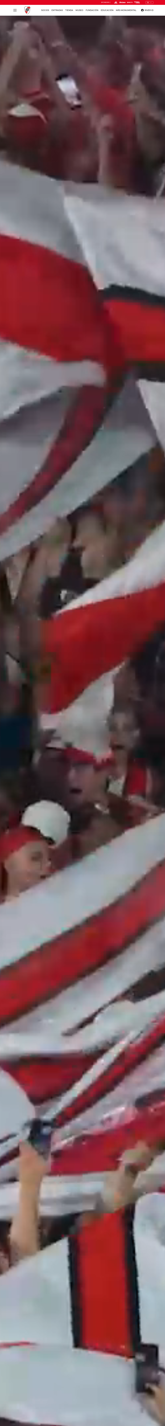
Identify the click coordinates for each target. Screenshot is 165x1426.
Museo (79, 10)
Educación (107, 10)
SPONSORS (105, 2)
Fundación (92, 10)
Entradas (57, 10)
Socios (45, 10)
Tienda (69, 10)
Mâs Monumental (126, 10)
